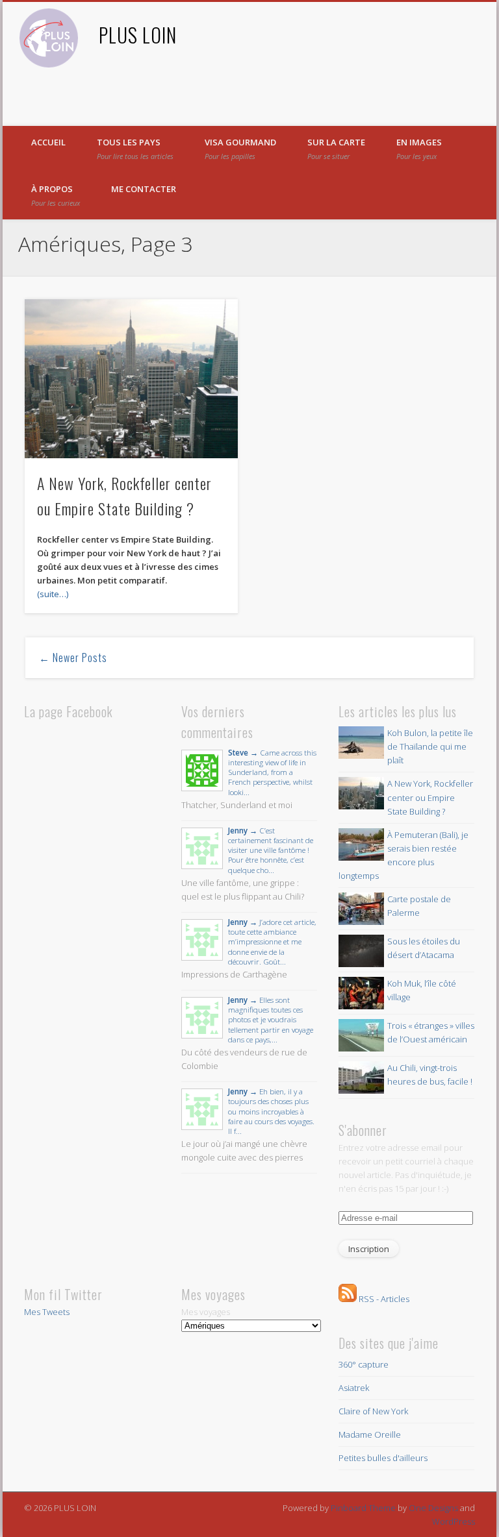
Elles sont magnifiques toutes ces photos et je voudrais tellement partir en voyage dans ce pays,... (270, 1019)
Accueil (48, 142)
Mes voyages (205, 1312)
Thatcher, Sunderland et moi (236, 805)
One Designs (433, 1508)
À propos (55, 195)
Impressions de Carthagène (234, 974)
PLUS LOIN (138, 34)
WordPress (453, 1521)
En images (419, 148)
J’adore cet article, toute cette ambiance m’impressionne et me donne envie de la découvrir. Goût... (272, 941)
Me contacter (143, 189)
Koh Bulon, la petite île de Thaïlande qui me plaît (430, 746)
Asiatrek (354, 1388)
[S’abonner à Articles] (348, 1299)
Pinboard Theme (363, 1508)
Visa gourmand (240, 148)
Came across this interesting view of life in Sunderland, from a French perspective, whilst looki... (272, 772)
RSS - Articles (384, 1299)
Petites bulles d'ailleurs (383, 1458)
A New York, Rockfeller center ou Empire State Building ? (430, 797)
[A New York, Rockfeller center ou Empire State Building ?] (131, 378)
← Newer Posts (73, 657)
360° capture (364, 1364)
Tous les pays (135, 148)
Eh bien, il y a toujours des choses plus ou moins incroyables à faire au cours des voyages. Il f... (271, 1111)
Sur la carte (336, 148)
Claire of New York (373, 1411)
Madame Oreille (370, 1434)
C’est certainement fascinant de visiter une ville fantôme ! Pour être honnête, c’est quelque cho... (270, 850)
